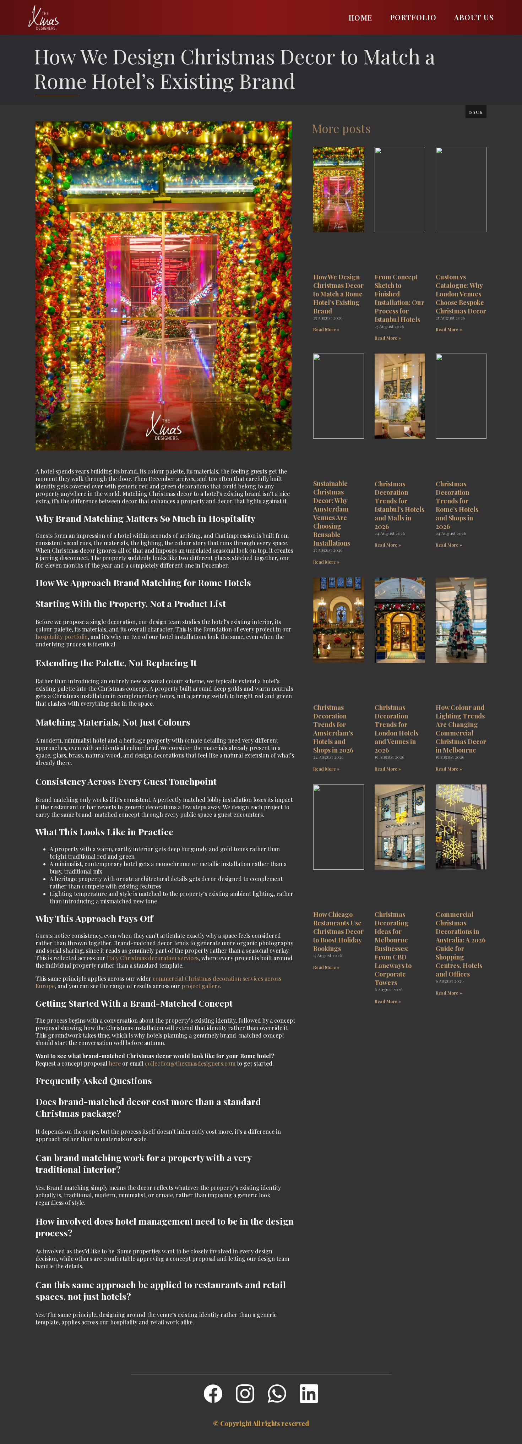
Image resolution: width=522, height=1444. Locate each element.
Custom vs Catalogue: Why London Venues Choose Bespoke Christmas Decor (461, 294)
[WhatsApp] (277, 1393)
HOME (361, 17)
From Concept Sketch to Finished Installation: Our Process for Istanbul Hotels (399, 298)
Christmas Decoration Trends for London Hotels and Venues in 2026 (396, 728)
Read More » (326, 329)
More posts (341, 128)
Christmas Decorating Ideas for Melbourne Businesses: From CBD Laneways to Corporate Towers (393, 948)
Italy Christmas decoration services (153, 958)
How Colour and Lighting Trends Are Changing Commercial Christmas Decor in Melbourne (461, 728)
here (115, 1063)
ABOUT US (474, 17)
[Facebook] (213, 1393)
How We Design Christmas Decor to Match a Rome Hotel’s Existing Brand (234, 67)
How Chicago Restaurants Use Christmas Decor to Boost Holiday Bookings (338, 931)
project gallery (200, 986)
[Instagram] (245, 1393)
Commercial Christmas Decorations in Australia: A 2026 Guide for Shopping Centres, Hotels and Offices (460, 944)
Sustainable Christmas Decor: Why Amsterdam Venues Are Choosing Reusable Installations (331, 513)
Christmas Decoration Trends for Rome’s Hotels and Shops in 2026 (457, 505)
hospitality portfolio (62, 636)
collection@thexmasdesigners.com (190, 1063)
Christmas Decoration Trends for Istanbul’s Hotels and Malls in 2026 (399, 505)
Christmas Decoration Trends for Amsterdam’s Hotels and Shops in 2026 (333, 728)
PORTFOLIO (413, 17)
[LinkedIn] (309, 1393)
